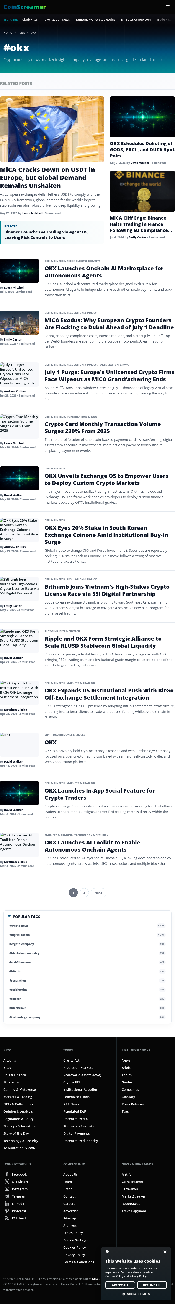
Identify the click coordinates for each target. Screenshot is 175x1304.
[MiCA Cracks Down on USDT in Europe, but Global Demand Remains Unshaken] (52, 129)
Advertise (70, 1211)
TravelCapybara (134, 1211)
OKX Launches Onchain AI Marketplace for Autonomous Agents (104, 271)
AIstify (126, 1174)
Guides (127, 1082)
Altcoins (51, 631)
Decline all (152, 1285)
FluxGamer (130, 1189)
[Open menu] (168, 7)
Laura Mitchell (32, 213)
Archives (70, 1225)
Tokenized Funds (76, 1097)
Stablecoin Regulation (80, 1126)
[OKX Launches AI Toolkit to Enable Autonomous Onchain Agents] (19, 845)
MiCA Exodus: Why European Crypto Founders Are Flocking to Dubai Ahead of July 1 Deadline (109, 323)
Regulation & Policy (82, 312)
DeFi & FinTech (55, 261)
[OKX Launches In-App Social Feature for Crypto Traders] (19, 793)
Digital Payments (76, 1133)
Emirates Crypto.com (136, 19)
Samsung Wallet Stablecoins (95, 19)
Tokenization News (56, 19)
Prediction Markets (78, 1067)
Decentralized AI (76, 1119)
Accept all (120, 1285)
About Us (70, 1174)
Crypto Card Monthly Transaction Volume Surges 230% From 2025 (103, 427)
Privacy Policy (74, 1255)
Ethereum (11, 1082)
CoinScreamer (132, 1181)
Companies (130, 1089)
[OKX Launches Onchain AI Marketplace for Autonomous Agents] (19, 271)
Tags (21, 32)
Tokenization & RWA (113, 364)
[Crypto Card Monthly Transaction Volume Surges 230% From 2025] (19, 426)
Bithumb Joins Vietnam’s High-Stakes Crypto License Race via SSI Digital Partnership (107, 590)
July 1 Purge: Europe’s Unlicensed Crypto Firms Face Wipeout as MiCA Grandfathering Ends (110, 375)
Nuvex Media (100, 1279)
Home (7, 32)
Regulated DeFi (75, 1111)
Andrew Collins (15, 391)
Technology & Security (83, 261)
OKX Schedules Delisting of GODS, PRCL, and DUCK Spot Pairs (142, 149)
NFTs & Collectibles (18, 1104)
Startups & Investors (19, 1126)
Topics (68, 1050)
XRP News (71, 1104)
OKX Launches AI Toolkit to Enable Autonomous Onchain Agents (92, 845)
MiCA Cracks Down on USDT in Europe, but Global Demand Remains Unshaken (47, 177)
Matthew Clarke (15, 710)
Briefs (126, 1067)
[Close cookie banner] (164, 1252)
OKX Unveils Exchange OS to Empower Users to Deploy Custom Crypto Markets (106, 479)
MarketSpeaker (133, 1196)
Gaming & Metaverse (19, 1089)
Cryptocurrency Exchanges (65, 735)
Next (99, 892)
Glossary (128, 1097)
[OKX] (19, 745)
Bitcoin (8, 1067)
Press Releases (133, 1104)
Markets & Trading (81, 683)
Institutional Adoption (80, 1089)
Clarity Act (29, 19)
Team (67, 1181)
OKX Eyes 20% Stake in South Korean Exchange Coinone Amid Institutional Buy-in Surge (106, 535)
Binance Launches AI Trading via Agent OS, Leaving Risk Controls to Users (46, 234)
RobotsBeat (131, 1203)
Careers (69, 1203)
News (7, 1050)
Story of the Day (16, 1133)
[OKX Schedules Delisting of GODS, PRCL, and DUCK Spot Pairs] (142, 116)
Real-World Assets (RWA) (82, 1075)
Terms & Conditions (78, 1262)
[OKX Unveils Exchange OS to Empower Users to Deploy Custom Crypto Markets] (19, 478)
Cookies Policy (74, 1247)
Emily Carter (137, 237)
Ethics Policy (73, 1233)
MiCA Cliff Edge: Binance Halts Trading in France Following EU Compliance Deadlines (139, 227)
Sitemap (69, 1218)
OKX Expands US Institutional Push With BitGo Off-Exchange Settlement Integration (109, 694)
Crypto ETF (71, 1082)
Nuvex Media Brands (137, 1164)
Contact (69, 1196)
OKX (51, 742)
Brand (68, 1189)
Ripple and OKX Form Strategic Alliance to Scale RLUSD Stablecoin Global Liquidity (103, 642)
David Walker (140, 163)
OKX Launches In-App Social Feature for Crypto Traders (100, 794)
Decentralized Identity (80, 1141)
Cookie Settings (75, 1240)
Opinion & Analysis (18, 1111)
